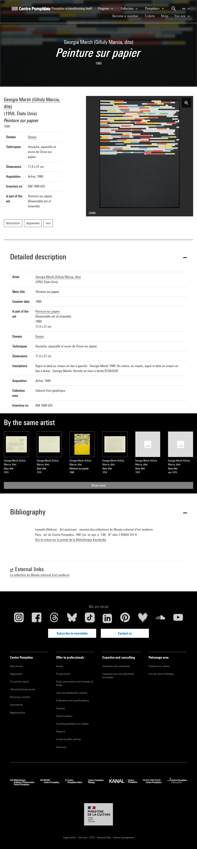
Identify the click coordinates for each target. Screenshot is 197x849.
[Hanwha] (177, 784)
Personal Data (104, 837)
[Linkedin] (107, 618)
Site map (83, 837)
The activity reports (19, 681)
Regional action (17, 712)
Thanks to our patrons (159, 666)
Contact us (125, 633)
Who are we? (16, 666)
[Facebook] (36, 618)
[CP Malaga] (98, 784)
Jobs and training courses (22, 689)
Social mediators (64, 716)
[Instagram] (19, 618)
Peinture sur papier (47, 311)
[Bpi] (25, 784)
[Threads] (54, 618)
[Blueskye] (72, 618)
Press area (61, 747)
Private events (63, 673)
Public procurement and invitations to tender (74, 683)
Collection (127, 8)
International (16, 704)
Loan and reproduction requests (71, 692)
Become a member (127, 16)
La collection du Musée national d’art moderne (39, 575)
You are (180, 16)
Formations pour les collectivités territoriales (118, 675)
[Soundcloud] (160, 618)
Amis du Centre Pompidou (161, 673)
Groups (59, 666)
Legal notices (70, 837)
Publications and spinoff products (72, 700)
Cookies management (123, 837)
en (184, 8)
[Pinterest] (125, 618)
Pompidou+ (153, 8)
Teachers (60, 708)
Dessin (32, 137)
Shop (166, 16)
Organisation (16, 673)
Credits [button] (92, 212)
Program (104, 8)
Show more (98, 485)
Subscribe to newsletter (72, 633)
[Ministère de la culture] (98, 814)
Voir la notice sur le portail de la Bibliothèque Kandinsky (70, 540)
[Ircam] (52, 784)
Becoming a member (20, 697)
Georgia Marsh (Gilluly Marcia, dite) (58, 277)
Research (60, 731)
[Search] (173, 9)
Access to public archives (68, 739)
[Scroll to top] (188, 840)
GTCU (92, 837)
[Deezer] (143, 618)
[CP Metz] (76, 784)
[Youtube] (178, 618)
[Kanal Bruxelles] (126, 784)
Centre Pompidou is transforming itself (68, 8)
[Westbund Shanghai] (155, 784)
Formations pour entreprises (116, 666)
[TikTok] (89, 618)
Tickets (150, 16)
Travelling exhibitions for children (72, 723)
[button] (98, 257)
